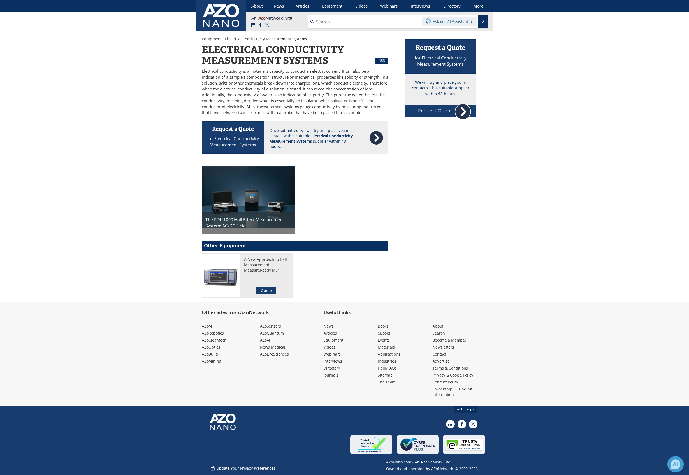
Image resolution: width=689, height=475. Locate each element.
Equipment (212, 38)
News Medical (272, 347)
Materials (386, 347)
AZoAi (265, 340)
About (438, 326)
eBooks (384, 333)
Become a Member (449, 340)
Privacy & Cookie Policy (453, 375)
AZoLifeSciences (274, 354)
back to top (464, 409)
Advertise (441, 361)
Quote (266, 290)
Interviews (333, 361)
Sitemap (385, 375)
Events (384, 340)
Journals (331, 375)
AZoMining (211, 361)
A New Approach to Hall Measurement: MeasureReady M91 (265, 265)
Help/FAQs (387, 368)
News (328, 326)
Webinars (332, 354)
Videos (329, 347)
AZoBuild (210, 354)
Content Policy (445, 382)
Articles (330, 333)
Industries (387, 361)
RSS (381, 60)
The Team (387, 382)
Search (439, 333)
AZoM (207, 326)
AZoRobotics (213, 333)
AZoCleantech (214, 340)
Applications (389, 354)
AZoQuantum (272, 333)
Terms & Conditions (450, 368)
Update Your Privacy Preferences (245, 468)
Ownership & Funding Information (452, 391)
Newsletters (443, 347)
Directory (332, 368)
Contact (439, 354)
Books (383, 326)
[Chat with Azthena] (675, 464)
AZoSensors (270, 326)
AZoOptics (211, 347)
